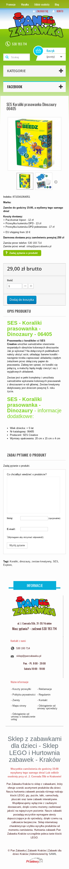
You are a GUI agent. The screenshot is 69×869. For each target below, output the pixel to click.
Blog (57, 4)
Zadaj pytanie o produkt (23, 253)
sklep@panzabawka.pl (38, 246)
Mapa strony (19, 705)
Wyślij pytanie (17, 545)
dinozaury (25, 561)
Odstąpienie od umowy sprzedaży (47, 707)
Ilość (10, 280)
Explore (7, 564)
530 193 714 (35, 242)
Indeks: (7, 196)
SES (55, 561)
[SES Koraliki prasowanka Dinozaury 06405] (24, 181)
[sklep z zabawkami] (34, 608)
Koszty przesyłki (21, 689)
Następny (56, 182)
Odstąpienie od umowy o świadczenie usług (23, 716)
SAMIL (53, 854)
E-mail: (11, 529)
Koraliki (14, 561)
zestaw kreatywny (41, 561)
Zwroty (16, 700)
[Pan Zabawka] (37, 30)
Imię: (10, 518)
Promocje (11, 4)
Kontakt (43, 700)
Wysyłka (25, 4)
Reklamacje (45, 689)
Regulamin (44, 694)
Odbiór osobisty (41, 4)
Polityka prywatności (23, 694)
